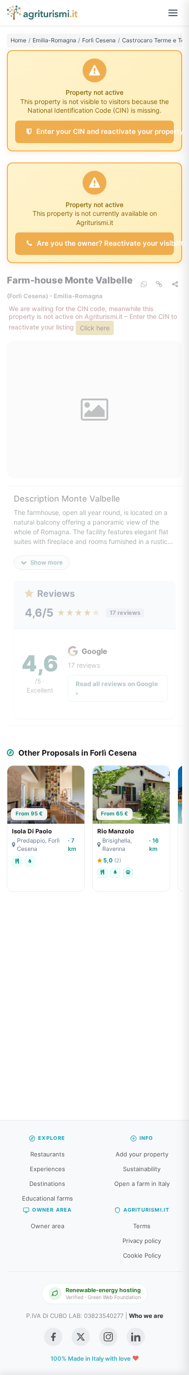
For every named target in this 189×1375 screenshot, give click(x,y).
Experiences (47, 1169)
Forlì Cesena (99, 40)
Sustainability (142, 1169)
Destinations (47, 1183)
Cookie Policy (142, 1255)
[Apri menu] (173, 13)
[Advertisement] (94, 1010)
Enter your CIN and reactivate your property (104, 131)
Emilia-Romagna (54, 40)
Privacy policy (141, 1240)
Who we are (146, 1315)
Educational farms (47, 1198)
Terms (141, 1226)
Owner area (47, 1226)
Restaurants (47, 1154)
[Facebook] (53, 1337)
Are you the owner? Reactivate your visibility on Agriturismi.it (104, 243)
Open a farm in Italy (142, 1183)
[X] (81, 1337)
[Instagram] (108, 1337)
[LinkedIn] (136, 1337)
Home (18, 40)
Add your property (142, 1154)
